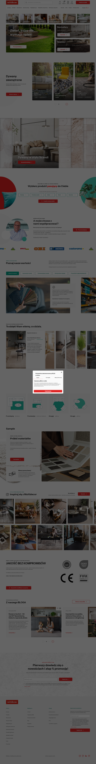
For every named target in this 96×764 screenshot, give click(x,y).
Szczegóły (48, 377)
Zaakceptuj (48, 391)
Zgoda (37, 377)
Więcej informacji (58, 377)
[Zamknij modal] (61, 372)
